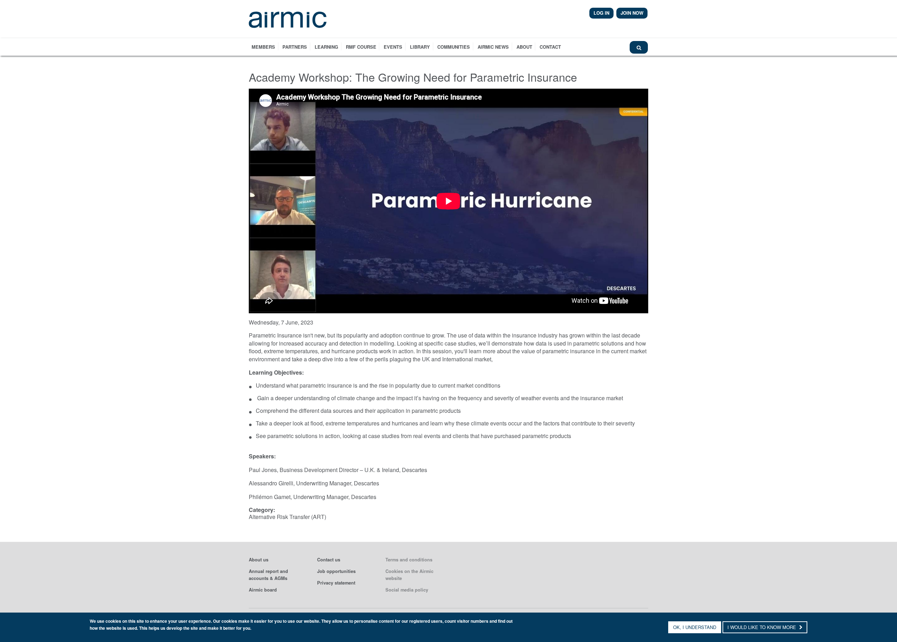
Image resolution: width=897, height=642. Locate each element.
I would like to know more (762, 627)
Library (420, 46)
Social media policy (406, 590)
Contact (550, 46)
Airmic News (493, 46)
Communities (453, 46)
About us (258, 559)
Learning (326, 46)
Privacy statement (336, 583)
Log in (601, 12)
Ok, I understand (694, 627)
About (524, 46)
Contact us (328, 559)
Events (393, 46)
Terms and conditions (408, 559)
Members (263, 46)
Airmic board (263, 590)
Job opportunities (336, 571)
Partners (294, 46)
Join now (632, 12)
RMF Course (361, 46)
